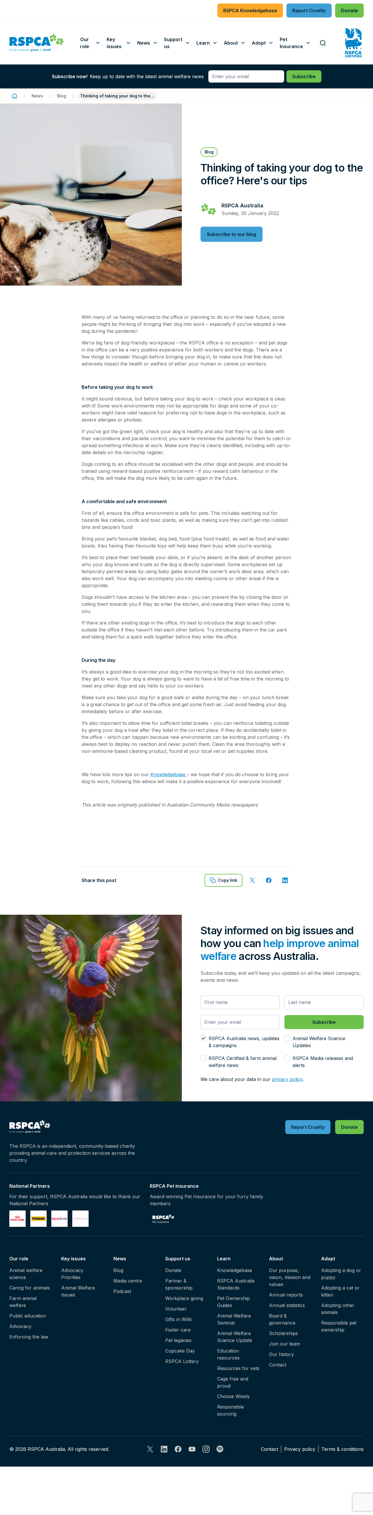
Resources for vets (238, 1368)
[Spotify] (220, 1449)
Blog (61, 95)
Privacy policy (299, 1449)
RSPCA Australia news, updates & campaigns (244, 1041)
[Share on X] (252, 880)
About (276, 1259)
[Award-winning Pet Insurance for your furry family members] (163, 1218)
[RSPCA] (36, 43)
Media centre (127, 1281)
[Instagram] (206, 1449)
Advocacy (20, 1326)
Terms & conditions (342, 1449)
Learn (224, 1259)
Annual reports (286, 1295)
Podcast (122, 1291)
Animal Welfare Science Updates (319, 1041)
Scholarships (283, 1333)
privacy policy (287, 1079)
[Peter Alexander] (80, 1218)
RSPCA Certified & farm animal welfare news (243, 1061)
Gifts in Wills (178, 1319)
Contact (277, 1365)
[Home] (14, 96)
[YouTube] (192, 1449)
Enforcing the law (28, 1337)
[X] (150, 1449)
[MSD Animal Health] (59, 1218)
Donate (173, 1270)
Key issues (73, 1259)
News (37, 95)
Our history (281, 1354)
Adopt (328, 1259)
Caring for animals (29, 1288)
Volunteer (176, 1309)
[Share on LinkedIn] (285, 880)
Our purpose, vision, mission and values (289, 1277)
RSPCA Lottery (182, 1361)
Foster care (178, 1330)
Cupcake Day (180, 1351)
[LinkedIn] (164, 1449)
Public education (27, 1316)
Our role (18, 1259)
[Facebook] (178, 1449)
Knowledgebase (168, 774)
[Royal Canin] (17, 1218)
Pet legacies (178, 1340)
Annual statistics (287, 1305)
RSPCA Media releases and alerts (323, 1061)
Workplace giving (184, 1298)
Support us (177, 1259)
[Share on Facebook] (268, 880)
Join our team (284, 1344)
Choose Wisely (233, 1396)
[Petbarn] (38, 1218)
